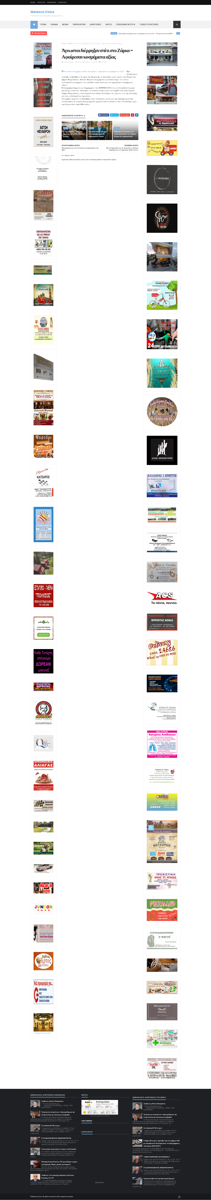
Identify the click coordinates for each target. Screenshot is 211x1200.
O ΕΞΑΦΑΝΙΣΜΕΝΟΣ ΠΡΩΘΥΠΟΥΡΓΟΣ (56, 1138)
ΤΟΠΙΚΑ (43, 24)
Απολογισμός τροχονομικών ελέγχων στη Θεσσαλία (58, 1149)
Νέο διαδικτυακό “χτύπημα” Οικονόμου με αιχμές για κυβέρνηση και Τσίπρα (97, 134)
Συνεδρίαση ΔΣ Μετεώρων (50, 1126)
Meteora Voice (42, 12)
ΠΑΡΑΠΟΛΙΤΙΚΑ (79, 24)
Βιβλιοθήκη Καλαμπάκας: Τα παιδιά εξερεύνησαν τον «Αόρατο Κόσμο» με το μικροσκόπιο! (125, 134)
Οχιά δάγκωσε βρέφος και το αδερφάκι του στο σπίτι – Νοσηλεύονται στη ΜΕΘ (104, 33)
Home (64, 43)
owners (70, 1196)
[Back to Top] (179, 1197)
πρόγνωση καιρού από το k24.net (99, 1115)
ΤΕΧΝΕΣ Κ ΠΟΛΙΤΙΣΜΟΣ (149, 24)
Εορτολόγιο (99, 1182)
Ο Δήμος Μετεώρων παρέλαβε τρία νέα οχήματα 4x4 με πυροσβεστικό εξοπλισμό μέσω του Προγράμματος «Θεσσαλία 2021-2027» (161, 1143)
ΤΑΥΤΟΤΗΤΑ (41, 2)
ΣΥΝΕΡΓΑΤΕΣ (62, 2)
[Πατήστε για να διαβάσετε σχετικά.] (43, 107)
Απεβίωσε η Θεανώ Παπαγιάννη (52, 1101)
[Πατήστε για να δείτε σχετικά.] (43, 725)
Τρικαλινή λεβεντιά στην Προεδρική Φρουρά (158, 1178)
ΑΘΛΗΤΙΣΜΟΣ (95, 24)
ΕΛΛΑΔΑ (54, 24)
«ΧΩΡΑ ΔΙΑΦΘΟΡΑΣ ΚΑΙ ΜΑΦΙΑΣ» (156, 1157)
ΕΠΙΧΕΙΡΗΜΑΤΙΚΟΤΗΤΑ (125, 24)
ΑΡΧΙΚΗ (32, 2)
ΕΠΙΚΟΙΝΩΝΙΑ (51, 2)
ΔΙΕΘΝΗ (65, 24)
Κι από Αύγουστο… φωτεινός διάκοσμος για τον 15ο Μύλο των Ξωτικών (166, 33)
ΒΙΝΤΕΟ (109, 24)
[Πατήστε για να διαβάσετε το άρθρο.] (162, 889)
